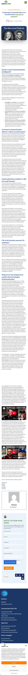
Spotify (15, 337)
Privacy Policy (14, 673)
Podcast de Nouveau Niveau (9, 281)
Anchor (3, 485)
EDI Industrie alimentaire (8, 618)
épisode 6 (7, 420)
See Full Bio (13, 507)
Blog (2, 642)
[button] (26, 645)
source (8, 175)
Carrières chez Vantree (7, 640)
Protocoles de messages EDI (8, 630)
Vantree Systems (16, 282)
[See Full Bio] (17, 507)
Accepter (14, 662)
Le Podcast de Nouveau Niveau (9, 632)
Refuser (14, 666)
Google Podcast (5, 339)
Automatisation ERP (6, 611)
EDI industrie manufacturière (9, 620)
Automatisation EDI (6, 604)
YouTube (24, 337)
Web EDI (3, 602)
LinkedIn (4, 487)
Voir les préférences (14, 670)
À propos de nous (5, 638)
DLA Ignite (15, 422)
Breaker (19, 337)
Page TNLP (4, 482)
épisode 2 (7, 354)
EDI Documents (5, 628)
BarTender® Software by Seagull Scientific (11, 389)
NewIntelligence (5, 360)
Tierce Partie (4, 616)
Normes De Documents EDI (8, 626)
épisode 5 (7, 386)
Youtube (4, 488)
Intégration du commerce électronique (11, 613)
